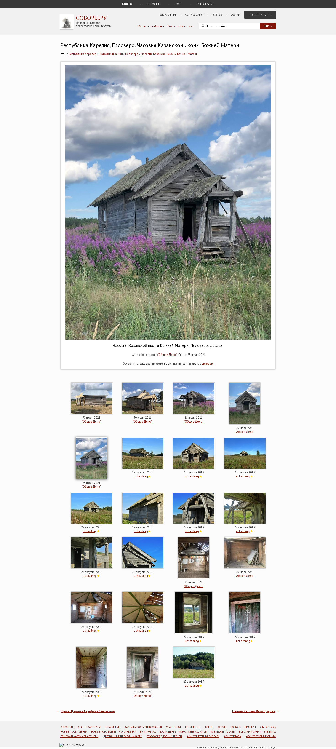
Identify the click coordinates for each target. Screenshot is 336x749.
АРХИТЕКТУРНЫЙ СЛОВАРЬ (203, 736)
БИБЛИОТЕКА (148, 731)
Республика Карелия (82, 54)
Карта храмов (194, 14)
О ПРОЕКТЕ (154, 4)
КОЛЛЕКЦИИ (192, 727)
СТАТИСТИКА (268, 727)
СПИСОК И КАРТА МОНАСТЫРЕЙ (79, 736)
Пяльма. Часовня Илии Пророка (253, 711)
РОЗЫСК (235, 727)
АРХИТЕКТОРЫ (232, 736)
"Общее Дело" (167, 355)
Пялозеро (132, 54)
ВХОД (179, 4)
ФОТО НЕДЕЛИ (127, 731)
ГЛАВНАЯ (127, 4)
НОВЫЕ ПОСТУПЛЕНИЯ (74, 731)
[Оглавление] (63, 54)
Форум (235, 14)
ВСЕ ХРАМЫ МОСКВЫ (222, 731)
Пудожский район (111, 54)
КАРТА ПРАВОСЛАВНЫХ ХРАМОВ (143, 727)
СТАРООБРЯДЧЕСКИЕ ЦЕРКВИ (164, 736)
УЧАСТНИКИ (173, 727)
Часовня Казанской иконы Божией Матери (169, 54)
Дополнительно (260, 14)
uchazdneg (141, 476)
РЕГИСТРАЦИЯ (205, 4)
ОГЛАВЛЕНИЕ (112, 727)
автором (207, 364)
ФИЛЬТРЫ (250, 727)
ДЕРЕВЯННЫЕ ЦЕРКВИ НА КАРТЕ (122, 736)
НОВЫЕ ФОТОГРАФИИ (103, 731)
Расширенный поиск (151, 26)
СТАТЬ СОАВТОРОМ (89, 727)
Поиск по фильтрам (179, 26)
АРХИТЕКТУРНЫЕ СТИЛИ (261, 736)
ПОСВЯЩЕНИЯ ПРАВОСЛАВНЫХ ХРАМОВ (183, 731)
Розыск (217, 14)
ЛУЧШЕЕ (209, 727)
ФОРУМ (222, 727)
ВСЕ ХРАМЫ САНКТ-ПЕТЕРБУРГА (257, 731)
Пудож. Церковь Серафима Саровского (88, 711)
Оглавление (168, 14)
